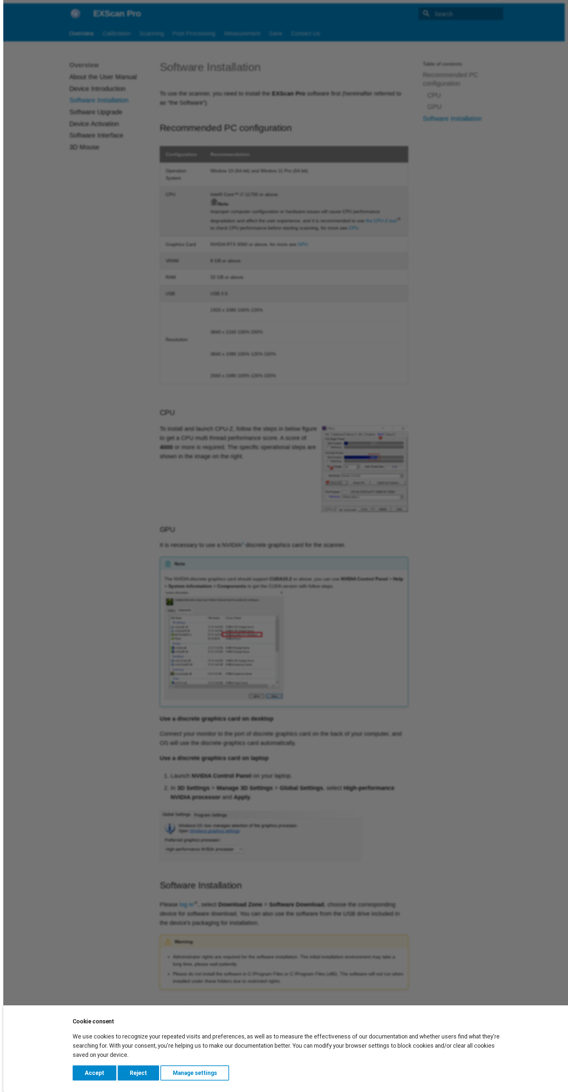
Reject (138, 1073)
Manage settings (195, 1073)
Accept (94, 1073)
